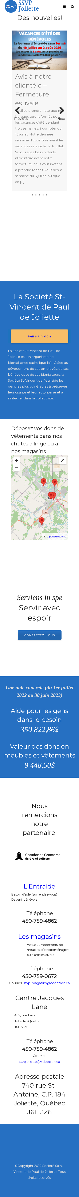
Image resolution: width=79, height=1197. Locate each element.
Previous (18, 111)
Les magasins (39, 936)
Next (61, 111)
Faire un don (39, 336)
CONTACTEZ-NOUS (39, 635)
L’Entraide (39, 886)
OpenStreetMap (56, 536)
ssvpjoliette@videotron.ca (39, 1062)
